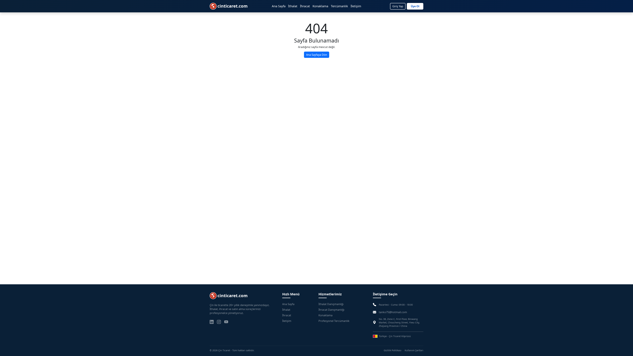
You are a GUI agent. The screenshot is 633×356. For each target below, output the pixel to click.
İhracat (305, 6)
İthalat (292, 6)
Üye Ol (415, 6)
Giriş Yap (397, 6)
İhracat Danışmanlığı (331, 310)
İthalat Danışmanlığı (331, 304)
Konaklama (320, 6)
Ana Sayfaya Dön (316, 55)
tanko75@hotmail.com (393, 312)
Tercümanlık (339, 6)
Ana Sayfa (279, 6)
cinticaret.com (232, 6)
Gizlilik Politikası (392, 350)
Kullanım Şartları (414, 350)
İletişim (356, 6)
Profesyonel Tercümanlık (333, 321)
